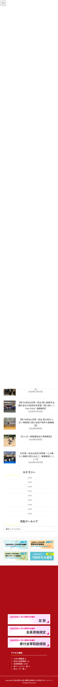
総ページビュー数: (21, 666)
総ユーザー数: (19, 669)
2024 (30, 505)
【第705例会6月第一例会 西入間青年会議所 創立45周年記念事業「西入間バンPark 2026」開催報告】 (36, 405)
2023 (30, 500)
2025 (30, 509)
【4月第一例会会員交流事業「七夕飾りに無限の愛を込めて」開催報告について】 (36, 456)
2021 (30, 491)
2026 (30, 514)
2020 (30, 487)
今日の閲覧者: (19, 659)
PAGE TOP (54, 663)
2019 (30, 482)
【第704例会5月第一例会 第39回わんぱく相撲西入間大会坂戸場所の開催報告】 (36, 422)
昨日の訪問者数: (20, 661)
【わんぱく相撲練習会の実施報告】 (36, 436)
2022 (30, 496)
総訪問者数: (18, 664)
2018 (30, 478)
